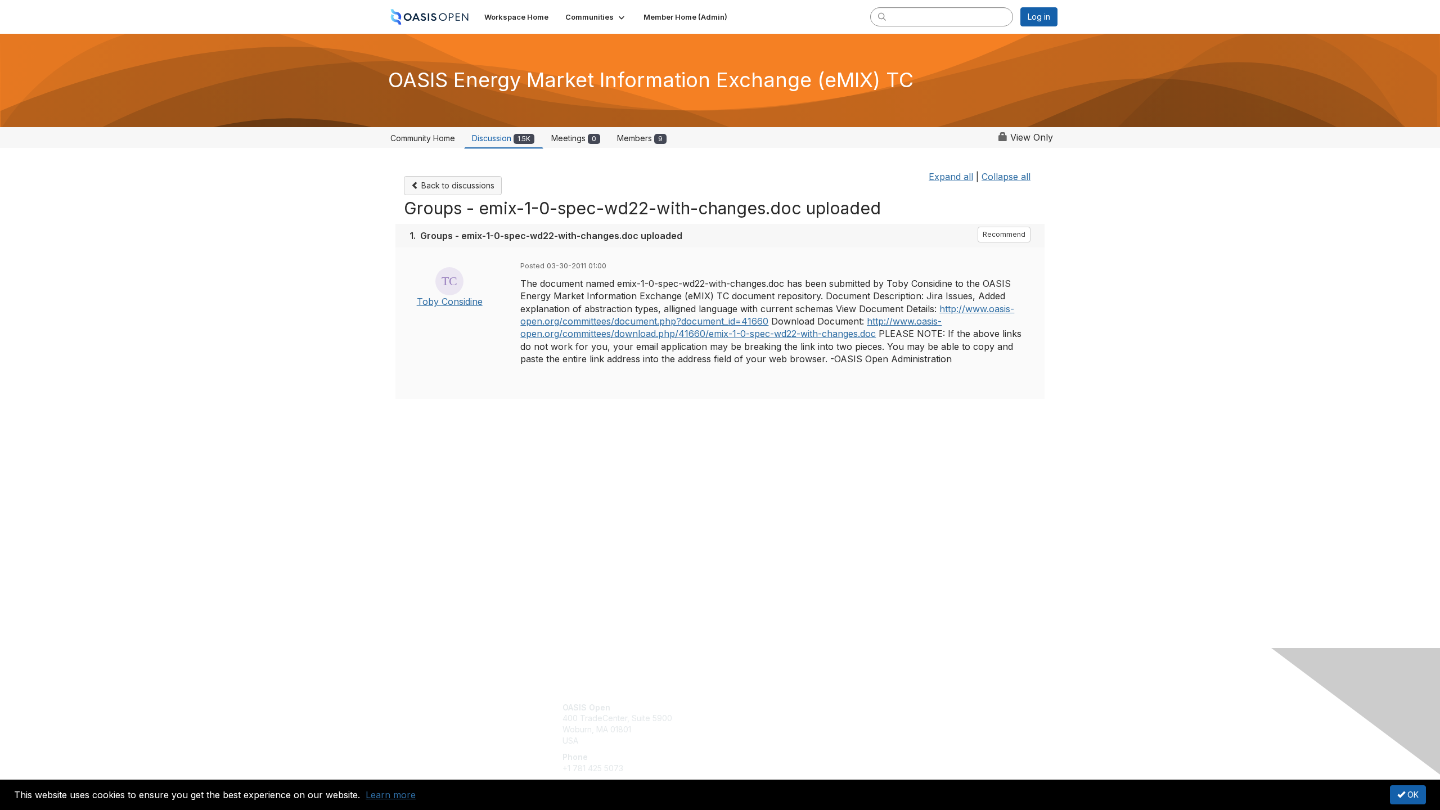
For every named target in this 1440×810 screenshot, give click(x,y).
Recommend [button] (1004, 234)
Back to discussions (456, 185)
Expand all (951, 176)
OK (1412, 794)
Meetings (573, 138)
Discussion (501, 138)
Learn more (391, 794)
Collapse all (1006, 176)
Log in (1039, 16)
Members (640, 138)
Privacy (901, 718)
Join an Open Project (763, 723)
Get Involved (748, 707)
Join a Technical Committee (775, 740)
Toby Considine (450, 301)
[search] (882, 16)
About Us (904, 707)
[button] (596, 16)
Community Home (422, 138)
